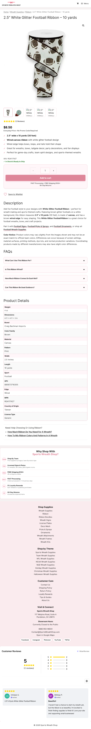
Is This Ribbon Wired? (14, 269)
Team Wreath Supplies (45, 555)
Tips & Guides (45, 597)
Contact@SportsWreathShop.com (46, 632)
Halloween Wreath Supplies (45, 574)
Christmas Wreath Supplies (45, 571)
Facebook (25, 640)
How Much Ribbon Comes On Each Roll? (21, 278)
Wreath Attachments (45, 535)
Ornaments (45, 532)
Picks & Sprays (45, 529)
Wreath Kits (45, 542)
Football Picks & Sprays (38, 226)
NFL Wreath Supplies (45, 559)
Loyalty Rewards (45, 594)
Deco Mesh (45, 526)
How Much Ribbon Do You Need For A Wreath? (30, 432)
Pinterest (47, 640)
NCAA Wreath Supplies (45, 562)
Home (6, 12)
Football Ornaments (62, 226)
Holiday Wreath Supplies (45, 568)
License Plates (45, 523)
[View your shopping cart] (78, 3)
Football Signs (20, 226)
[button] (83, 25)
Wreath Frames (45, 539)
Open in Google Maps (45, 635)
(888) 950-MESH (45, 629)
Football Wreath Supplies (15, 229)
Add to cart (45, 178)
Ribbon (28, 12)
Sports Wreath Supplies (45, 552)
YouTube (57, 640)
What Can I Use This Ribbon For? (18, 260)
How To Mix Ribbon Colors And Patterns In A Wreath (32, 435)
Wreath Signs (45, 520)
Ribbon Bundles (45, 517)
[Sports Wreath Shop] (11, 3)
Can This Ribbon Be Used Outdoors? (19, 287)
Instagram (36, 640)
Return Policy (45, 591)
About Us (45, 600)
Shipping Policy (45, 588)
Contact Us (45, 585)
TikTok (67, 640)
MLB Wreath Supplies (46, 565)
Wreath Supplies (17, 12)
